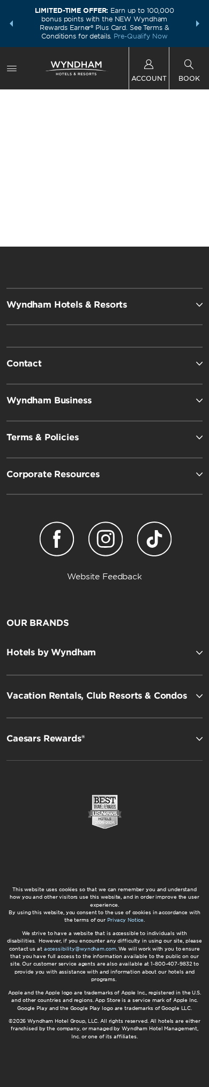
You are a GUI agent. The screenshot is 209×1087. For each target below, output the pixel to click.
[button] (11, 23)
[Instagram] (106, 541)
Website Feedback (104, 576)
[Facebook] (57, 541)
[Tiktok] (154, 541)
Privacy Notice (125, 920)
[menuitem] (12, 68)
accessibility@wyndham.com (80, 949)
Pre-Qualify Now (140, 36)
